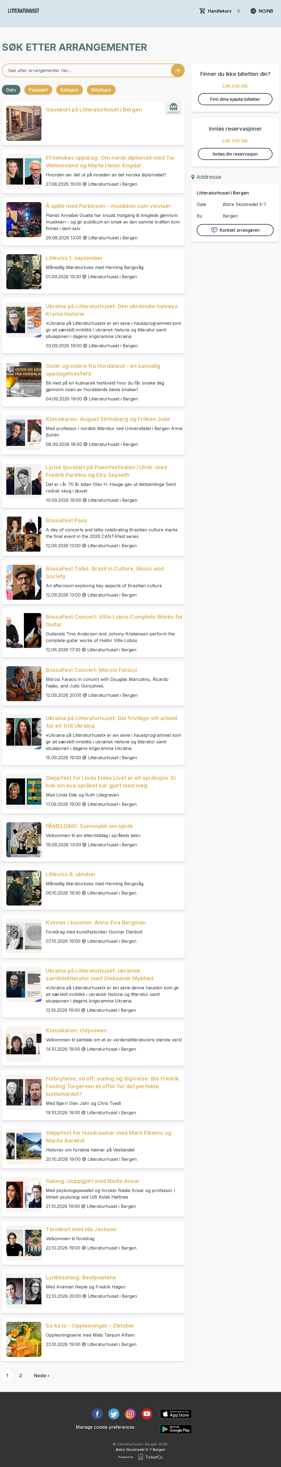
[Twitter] (113, 1413)
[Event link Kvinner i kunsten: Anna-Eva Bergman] (21, 936)
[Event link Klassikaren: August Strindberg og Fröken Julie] (21, 433)
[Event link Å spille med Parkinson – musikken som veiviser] (21, 220)
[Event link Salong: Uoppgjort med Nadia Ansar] (21, 1195)
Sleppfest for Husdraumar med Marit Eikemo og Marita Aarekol (109, 1137)
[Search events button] (178, 70)
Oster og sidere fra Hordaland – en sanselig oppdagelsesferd (103, 370)
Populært (38, 90)
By (199, 216)
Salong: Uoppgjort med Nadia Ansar (93, 1181)
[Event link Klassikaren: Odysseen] (21, 1044)
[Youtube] (146, 1413)
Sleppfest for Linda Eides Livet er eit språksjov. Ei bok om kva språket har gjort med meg (111, 782)
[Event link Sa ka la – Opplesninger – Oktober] (21, 1339)
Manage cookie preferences (105, 1427)
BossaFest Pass (66, 520)
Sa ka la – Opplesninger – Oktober (90, 1325)
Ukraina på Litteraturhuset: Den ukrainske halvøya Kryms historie (112, 310)
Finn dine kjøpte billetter (235, 99)
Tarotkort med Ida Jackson (81, 1229)
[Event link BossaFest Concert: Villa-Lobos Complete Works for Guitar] (21, 630)
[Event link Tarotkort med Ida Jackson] (21, 1243)
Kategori (69, 90)
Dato (11, 90)
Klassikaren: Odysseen (76, 1030)
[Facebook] (97, 1413)
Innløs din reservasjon (235, 154)
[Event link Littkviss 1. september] (21, 272)
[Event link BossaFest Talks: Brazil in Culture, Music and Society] (21, 582)
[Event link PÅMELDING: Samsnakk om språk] (21, 840)
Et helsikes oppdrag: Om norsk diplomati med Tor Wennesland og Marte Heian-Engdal (110, 161)
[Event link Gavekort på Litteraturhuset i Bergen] (21, 123)
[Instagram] (130, 1413)
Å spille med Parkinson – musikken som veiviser (108, 206)
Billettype (101, 90)
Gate (201, 204)
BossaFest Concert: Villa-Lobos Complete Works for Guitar (114, 621)
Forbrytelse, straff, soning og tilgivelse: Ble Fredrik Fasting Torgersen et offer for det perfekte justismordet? (112, 1086)
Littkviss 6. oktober (71, 874)
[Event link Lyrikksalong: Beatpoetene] (21, 1291)
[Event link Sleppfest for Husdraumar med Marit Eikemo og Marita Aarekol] (21, 1146)
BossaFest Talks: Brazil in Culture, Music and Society (105, 572)
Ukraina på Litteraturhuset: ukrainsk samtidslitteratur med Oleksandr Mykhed (99, 974)
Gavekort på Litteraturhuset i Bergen (94, 109)
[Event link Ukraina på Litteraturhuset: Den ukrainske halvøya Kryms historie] (21, 320)
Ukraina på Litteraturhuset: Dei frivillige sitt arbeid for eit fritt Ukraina (111, 722)
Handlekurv (224, 11)
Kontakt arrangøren (240, 230)
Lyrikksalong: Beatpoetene (81, 1277)
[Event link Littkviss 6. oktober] (21, 888)
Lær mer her (235, 85)
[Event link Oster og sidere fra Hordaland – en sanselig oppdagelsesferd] (21, 380)
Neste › (41, 1375)
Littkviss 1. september (74, 258)
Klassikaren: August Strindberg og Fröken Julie (108, 419)
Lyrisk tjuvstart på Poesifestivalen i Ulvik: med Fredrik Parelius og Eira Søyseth (106, 471)
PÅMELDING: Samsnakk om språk (89, 826)
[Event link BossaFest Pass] (21, 534)
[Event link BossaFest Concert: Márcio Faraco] (21, 684)
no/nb (266, 11)
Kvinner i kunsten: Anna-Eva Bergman (96, 922)
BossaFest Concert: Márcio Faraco (91, 670)
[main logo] (48, 11)
